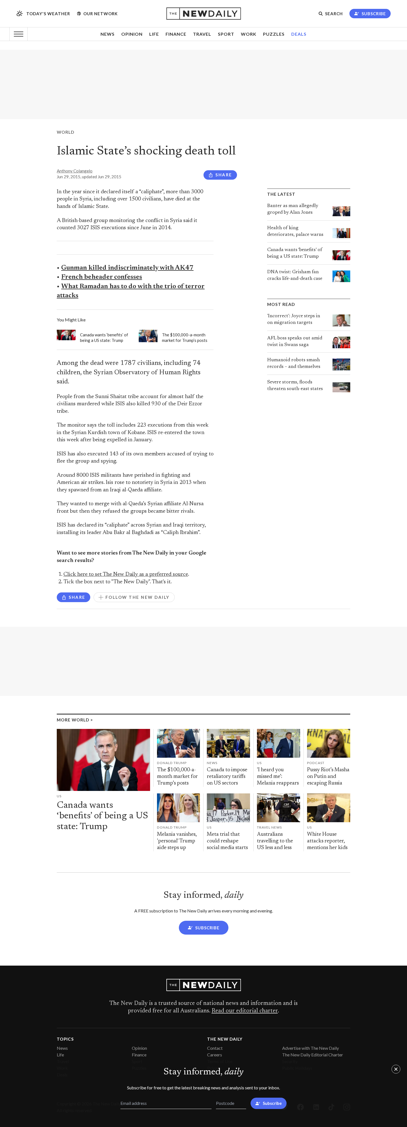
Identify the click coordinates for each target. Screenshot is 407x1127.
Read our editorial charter (245, 1011)
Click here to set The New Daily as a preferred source (125, 574)
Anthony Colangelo (74, 170)
